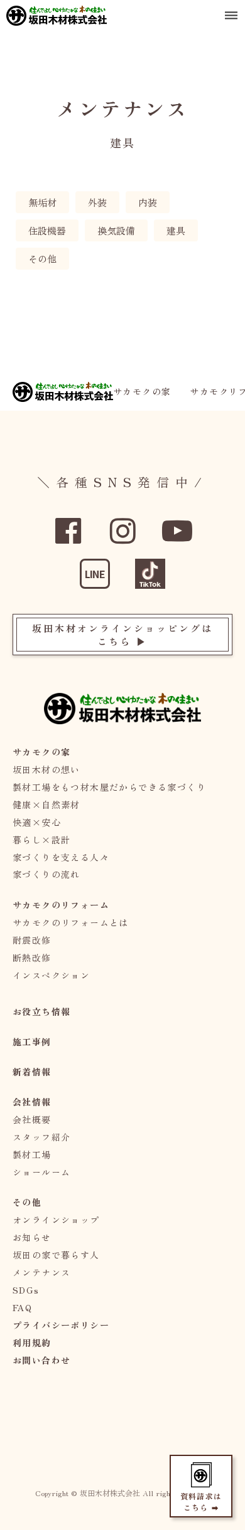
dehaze (231, 15)
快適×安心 (37, 822)
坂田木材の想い (46, 769)
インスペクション (51, 975)
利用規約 (32, 1342)
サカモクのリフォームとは (71, 922)
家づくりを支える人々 (61, 857)
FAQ (22, 1307)
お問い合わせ (41, 1360)
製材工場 (32, 1154)
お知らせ (32, 1237)
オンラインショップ (56, 1219)
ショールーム (41, 1172)
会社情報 (32, 1101)
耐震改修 (32, 940)
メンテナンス (41, 1272)
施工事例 (32, 1041)
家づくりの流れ (46, 874)
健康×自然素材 (46, 804)
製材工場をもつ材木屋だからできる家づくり (109, 787)
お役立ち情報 (41, 1011)
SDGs (26, 1290)
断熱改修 (32, 957)
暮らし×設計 (41, 839)
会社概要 (32, 1119)
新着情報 (32, 1071)
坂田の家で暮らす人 (56, 1254)
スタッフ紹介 (41, 1137)
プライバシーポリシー (61, 1325)
